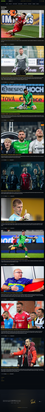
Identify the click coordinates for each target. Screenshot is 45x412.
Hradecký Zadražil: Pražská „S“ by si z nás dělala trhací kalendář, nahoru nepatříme (17, 75)
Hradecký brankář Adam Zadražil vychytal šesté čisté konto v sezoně (14, 259)
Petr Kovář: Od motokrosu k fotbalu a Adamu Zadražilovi (12, 292)
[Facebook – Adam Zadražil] (40, 1)
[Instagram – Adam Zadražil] (41, 1)
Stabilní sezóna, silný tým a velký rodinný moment (10, 38)
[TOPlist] (40, 401)
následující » (2, 380)
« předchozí (2, 377)
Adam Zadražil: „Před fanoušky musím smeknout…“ (11, 190)
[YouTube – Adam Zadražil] (43, 1)
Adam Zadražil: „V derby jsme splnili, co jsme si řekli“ (11, 154)
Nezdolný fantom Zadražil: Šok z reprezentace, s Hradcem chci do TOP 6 (15, 329)
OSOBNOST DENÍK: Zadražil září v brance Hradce (10, 113)
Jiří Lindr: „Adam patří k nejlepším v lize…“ (9, 221)
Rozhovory (8, 44)
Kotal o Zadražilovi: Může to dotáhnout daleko (10, 367)
